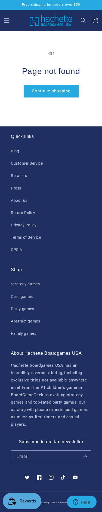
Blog (15, 151)
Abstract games (25, 321)
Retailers (19, 175)
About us (19, 200)
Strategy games (25, 284)
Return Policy (23, 213)
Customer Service (27, 163)
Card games (22, 296)
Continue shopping (51, 90)
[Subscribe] (85, 456)
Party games (22, 309)
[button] (7, 20)
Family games (23, 333)
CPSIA (16, 249)
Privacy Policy (23, 225)
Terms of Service (26, 237)
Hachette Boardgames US (44, 502)
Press (16, 188)
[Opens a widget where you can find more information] (82, 502)
